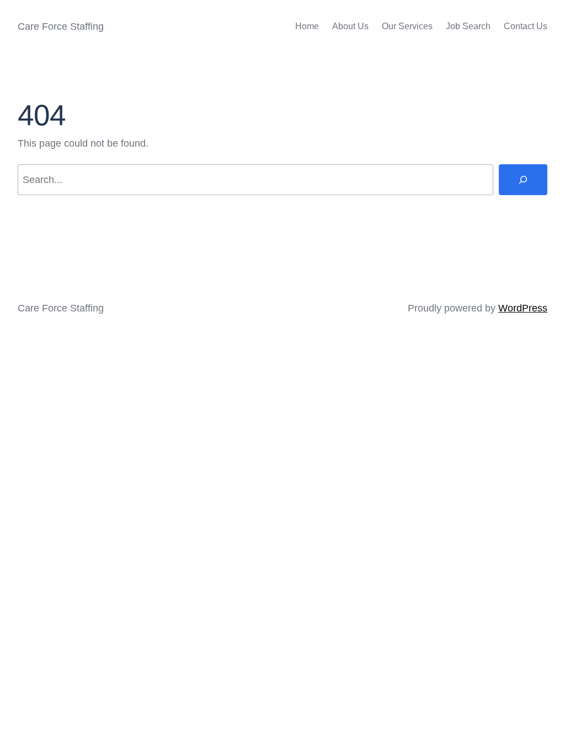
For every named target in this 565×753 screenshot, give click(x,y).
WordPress (522, 308)
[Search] (523, 179)
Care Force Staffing (61, 26)
